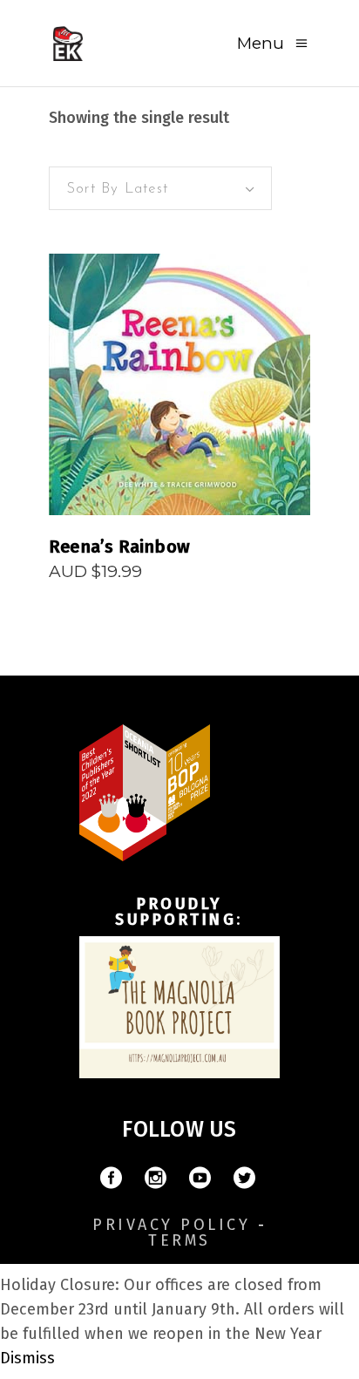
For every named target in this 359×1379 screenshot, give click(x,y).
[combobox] (160, 188)
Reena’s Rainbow (119, 546)
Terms (179, 1240)
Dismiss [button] (27, 1358)
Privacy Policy (171, 1224)
